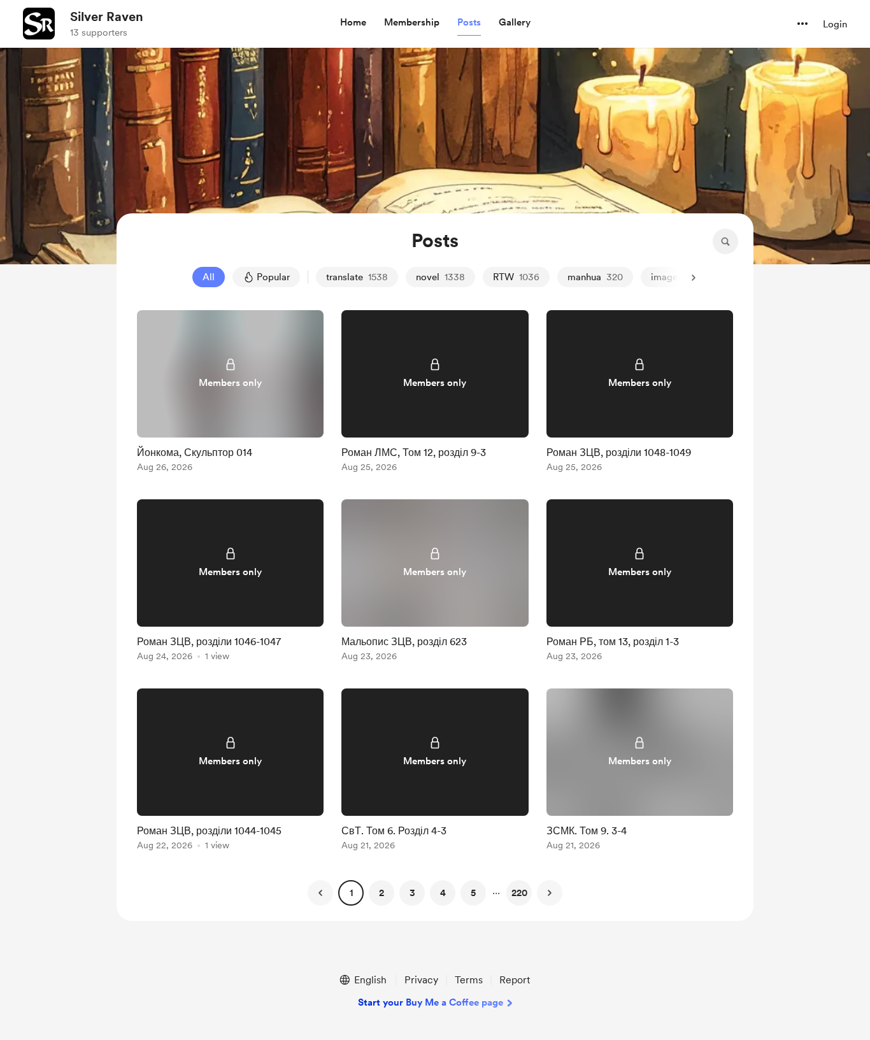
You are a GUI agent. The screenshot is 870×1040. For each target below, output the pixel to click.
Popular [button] (273, 277)
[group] (230, 393)
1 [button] (351, 893)
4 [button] (443, 893)
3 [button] (412, 893)
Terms (469, 980)
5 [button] (473, 893)
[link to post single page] (230, 393)
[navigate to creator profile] (39, 23)
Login (835, 24)
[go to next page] (549, 893)
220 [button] (519, 893)
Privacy (421, 980)
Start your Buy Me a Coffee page (430, 1002)
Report (514, 980)
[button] (353, 23)
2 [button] (381, 893)
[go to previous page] (320, 893)
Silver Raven (106, 16)
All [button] (209, 277)
